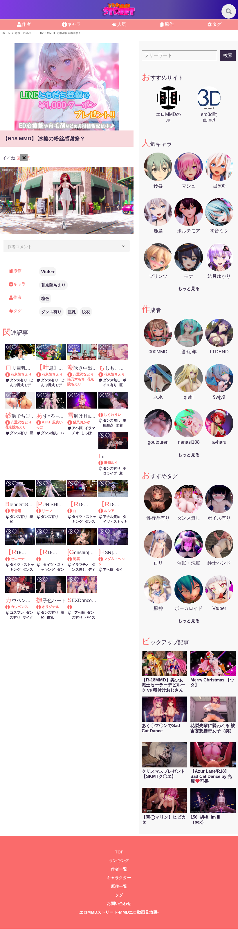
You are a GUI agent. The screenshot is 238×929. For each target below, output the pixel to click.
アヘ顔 (77, 428)
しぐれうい (112, 415)
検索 (227, 55)
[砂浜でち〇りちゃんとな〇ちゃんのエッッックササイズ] (10, 422)
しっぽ (86, 433)
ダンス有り (51, 311)
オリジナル (50, 607)
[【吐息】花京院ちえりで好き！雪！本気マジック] (41, 374)
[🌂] (103, 415)
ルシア (109, 511)
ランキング (119, 860)
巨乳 (72, 311)
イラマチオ (80, 565)
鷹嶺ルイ (111, 463)
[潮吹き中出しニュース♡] (72, 374)
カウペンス (19, 607)
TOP (119, 852)
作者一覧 (119, 869)
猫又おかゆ (81, 422)
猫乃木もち (76, 379)
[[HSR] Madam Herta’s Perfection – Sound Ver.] (103, 559)
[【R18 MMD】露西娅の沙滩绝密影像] (103, 511)
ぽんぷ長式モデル (21, 385)
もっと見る (189, 288)
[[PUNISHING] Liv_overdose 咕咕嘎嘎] (41, 511)
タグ (119, 895)
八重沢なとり (83, 374)
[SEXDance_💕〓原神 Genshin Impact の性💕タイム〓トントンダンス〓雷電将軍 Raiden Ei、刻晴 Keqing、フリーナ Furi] (82, 606)
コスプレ (17, 613)
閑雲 (76, 559)
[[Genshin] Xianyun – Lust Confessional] (72, 559)
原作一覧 (119, 886)
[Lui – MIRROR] (103, 463)
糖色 (45, 298)
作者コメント (20, 246)
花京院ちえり (53, 285)
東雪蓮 (16, 511)
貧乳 (50, 617)
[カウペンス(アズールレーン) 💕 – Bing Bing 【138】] (10, 607)
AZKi (46, 422)
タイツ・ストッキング (115, 522)
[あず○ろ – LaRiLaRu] (41, 422)
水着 (119, 425)
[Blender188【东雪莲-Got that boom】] (10, 511)
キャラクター (119, 878)
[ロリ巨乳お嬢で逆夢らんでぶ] (10, 374)
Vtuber (47, 271)
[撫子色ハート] (41, 607)
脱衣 (86, 311)
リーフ (47, 511)
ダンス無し (111, 380)
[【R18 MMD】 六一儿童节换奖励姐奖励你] (51, 558)
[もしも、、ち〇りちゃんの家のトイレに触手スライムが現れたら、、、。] (103, 374)
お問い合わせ (119, 903)
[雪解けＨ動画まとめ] (72, 422)
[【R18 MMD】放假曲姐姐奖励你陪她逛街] (72, 511)
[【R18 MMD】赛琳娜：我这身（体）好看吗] (10, 559)
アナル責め (111, 517)
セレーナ (18, 559)
